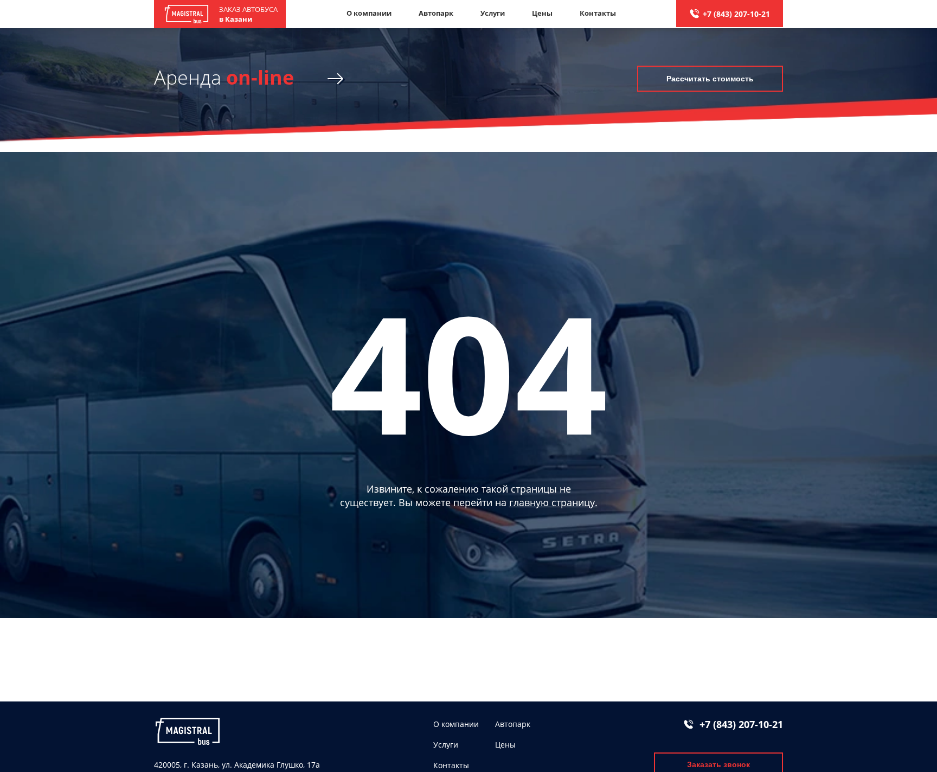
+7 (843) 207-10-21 (736, 14)
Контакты (598, 13)
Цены (542, 13)
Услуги (492, 13)
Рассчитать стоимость (710, 78)
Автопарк (436, 13)
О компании (369, 13)
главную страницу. (553, 502)
